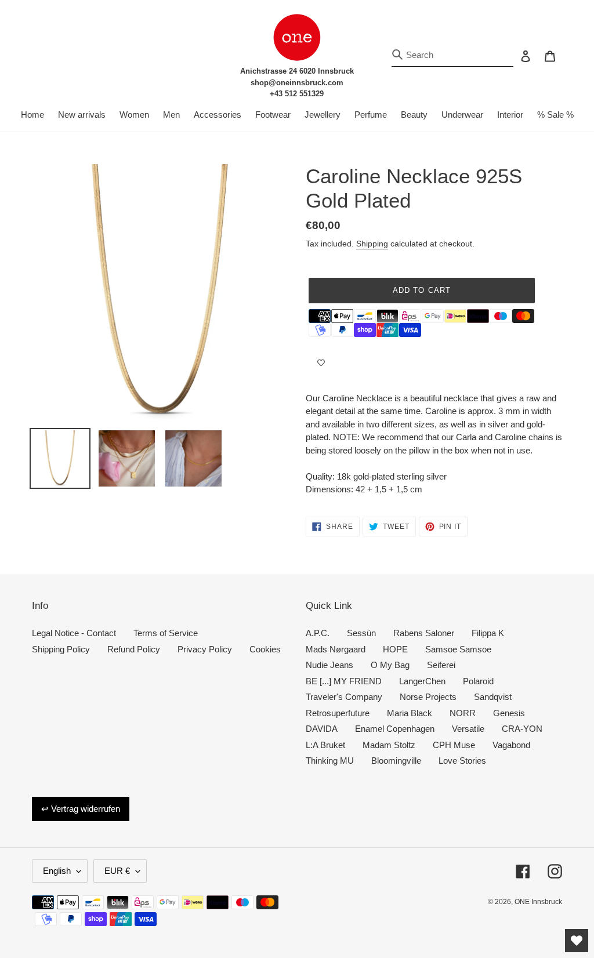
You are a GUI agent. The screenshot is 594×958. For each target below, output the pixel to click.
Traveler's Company (344, 697)
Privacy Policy (205, 649)
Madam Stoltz (389, 745)
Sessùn (361, 633)
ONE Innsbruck (538, 902)
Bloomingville (396, 760)
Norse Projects (428, 697)
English (57, 871)
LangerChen (422, 681)
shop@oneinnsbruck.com (297, 82)
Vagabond (511, 745)
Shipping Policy (61, 649)
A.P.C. (317, 633)
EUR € (117, 871)
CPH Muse (454, 745)
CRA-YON (522, 729)
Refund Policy (133, 649)
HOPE (395, 649)
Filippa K (488, 633)
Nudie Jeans (329, 665)
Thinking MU (330, 760)
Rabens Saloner (423, 633)
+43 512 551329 (297, 93)
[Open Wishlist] (576, 940)
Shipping (372, 243)
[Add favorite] (321, 363)
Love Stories (462, 760)
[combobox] (452, 55)
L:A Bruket (325, 745)
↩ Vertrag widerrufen (80, 809)
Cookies (265, 649)
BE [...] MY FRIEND (344, 681)
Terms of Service (165, 633)
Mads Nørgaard (335, 649)
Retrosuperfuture (338, 713)
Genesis (509, 713)
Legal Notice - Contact (74, 633)
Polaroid (478, 681)
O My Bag (390, 665)
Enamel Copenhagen (394, 729)
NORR (463, 713)
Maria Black (409, 713)
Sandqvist (493, 697)
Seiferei (441, 665)
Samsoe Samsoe (458, 649)
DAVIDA (322, 729)
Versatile (468, 729)
